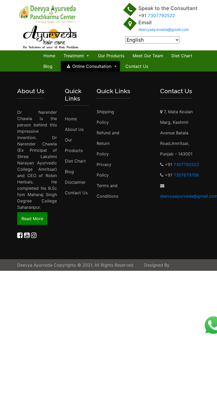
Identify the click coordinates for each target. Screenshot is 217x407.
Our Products (111, 55)
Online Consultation (91, 66)
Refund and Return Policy (108, 143)
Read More (32, 218)
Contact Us (136, 66)
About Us (74, 129)
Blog (47, 66)
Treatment (74, 55)
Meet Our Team (148, 55)
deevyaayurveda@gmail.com (163, 29)
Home (49, 55)
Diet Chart (181, 55)
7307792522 (161, 15)
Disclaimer (75, 182)
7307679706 (186, 175)
